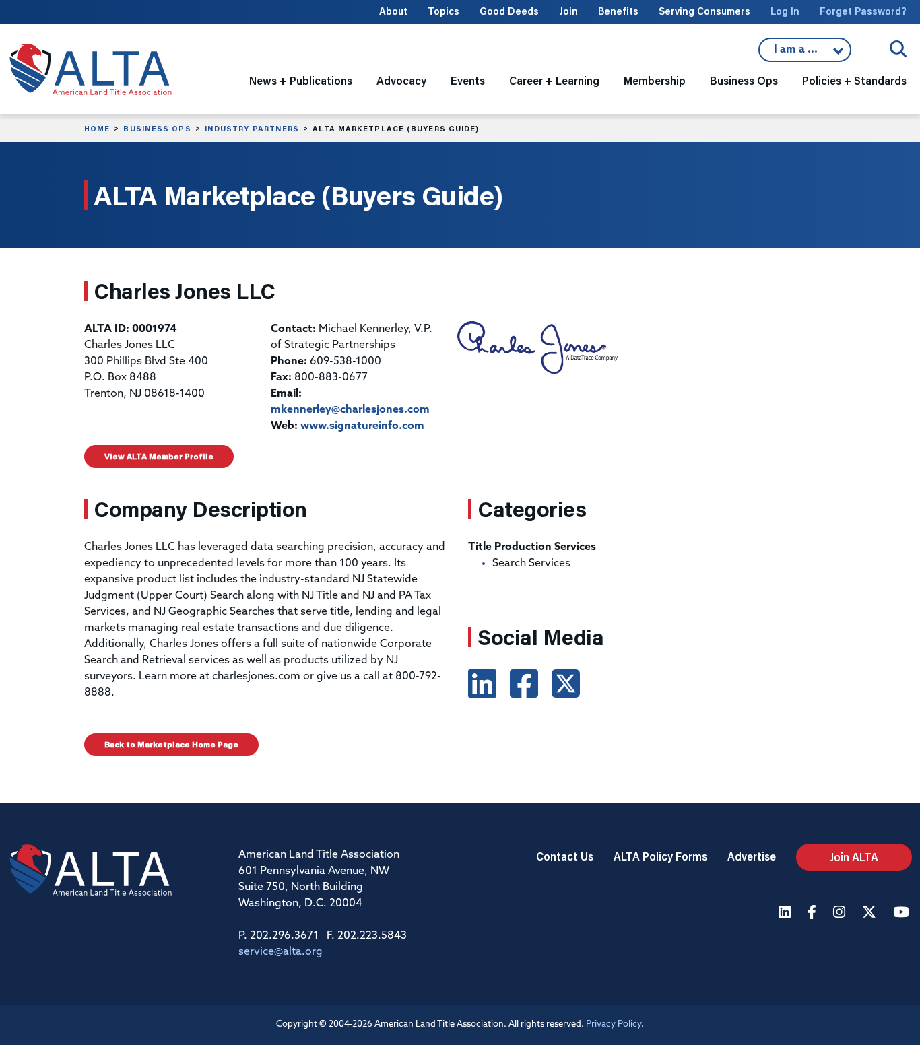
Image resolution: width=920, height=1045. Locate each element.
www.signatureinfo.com (362, 426)
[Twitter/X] (871, 913)
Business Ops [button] (744, 80)
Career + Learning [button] (554, 80)
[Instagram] (841, 913)
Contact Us (564, 856)
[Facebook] (814, 913)
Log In (784, 11)
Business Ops (157, 128)
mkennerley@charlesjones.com (350, 410)
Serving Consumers (704, 11)
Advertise (751, 856)
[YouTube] (902, 913)
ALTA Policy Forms (660, 856)
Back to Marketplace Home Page (171, 744)
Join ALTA (854, 857)
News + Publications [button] (300, 80)
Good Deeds (509, 11)
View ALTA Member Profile (158, 456)
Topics (443, 11)
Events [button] (468, 80)
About (393, 11)
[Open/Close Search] (898, 48)
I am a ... (797, 53)
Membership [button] (655, 80)
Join (568, 11)
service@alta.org (280, 952)
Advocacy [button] (401, 80)
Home (97, 128)
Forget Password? (863, 11)
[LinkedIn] (786, 913)
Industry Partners (252, 128)
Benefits (618, 11)
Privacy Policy (613, 1024)
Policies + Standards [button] (854, 80)
